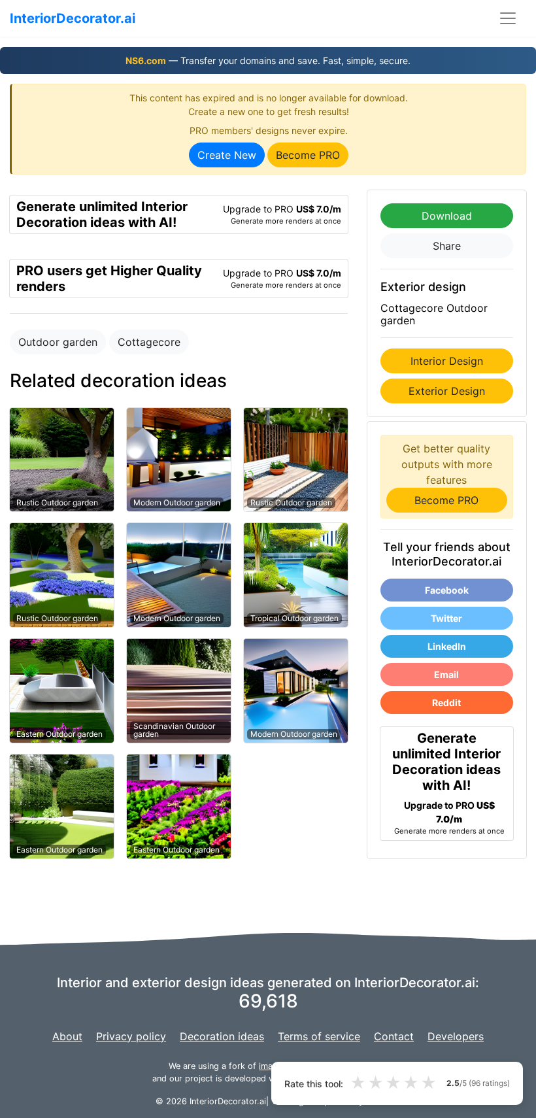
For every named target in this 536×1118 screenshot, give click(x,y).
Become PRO (308, 154)
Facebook (447, 590)
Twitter (446, 618)
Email (446, 674)
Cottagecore (149, 341)
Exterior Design (447, 391)
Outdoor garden (57, 341)
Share (447, 245)
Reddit (446, 702)
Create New (226, 154)
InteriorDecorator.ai (72, 18)
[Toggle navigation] (508, 18)
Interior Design (446, 360)
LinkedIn (446, 646)
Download (447, 215)
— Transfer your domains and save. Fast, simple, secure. (268, 60)
